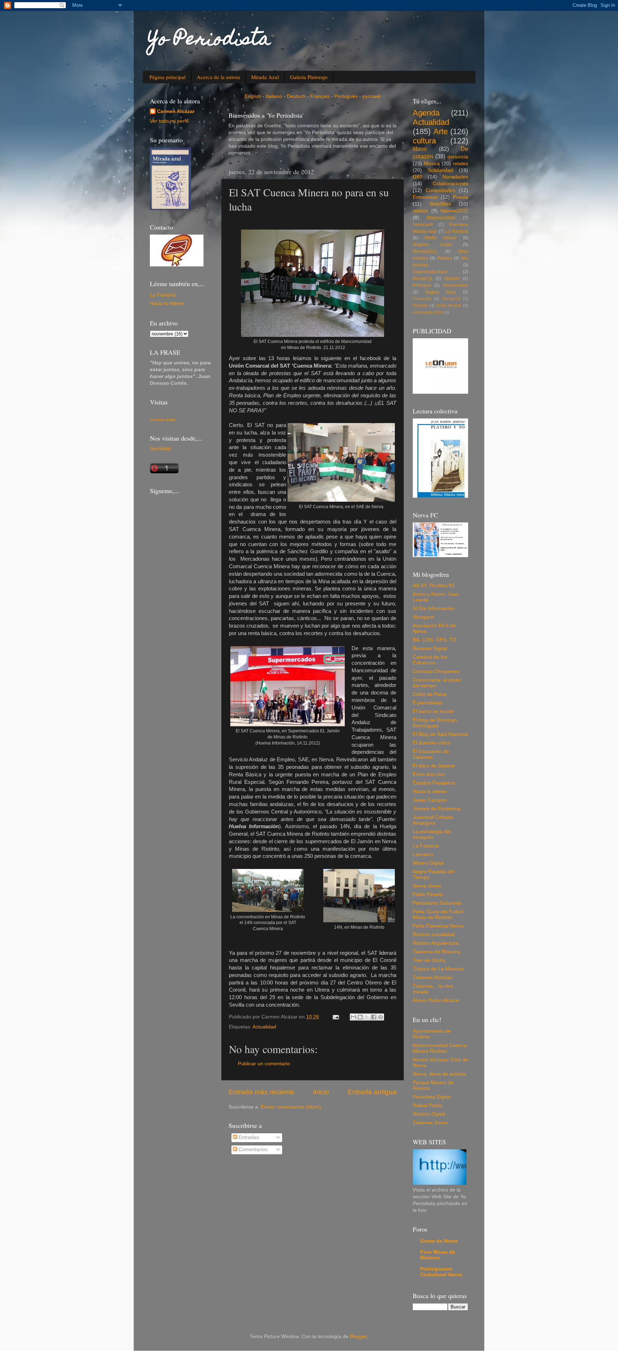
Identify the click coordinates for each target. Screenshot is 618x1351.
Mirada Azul (265, 76)
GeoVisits (160, 448)
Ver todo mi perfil (169, 121)
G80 (417, 177)
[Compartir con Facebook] (373, 1017)
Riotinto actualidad (434, 934)
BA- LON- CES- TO (434, 640)
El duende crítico (432, 743)
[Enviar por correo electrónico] (353, 1017)
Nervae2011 (454, 210)
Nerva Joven (427, 886)
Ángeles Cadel (432, 244)
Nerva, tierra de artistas (439, 1074)
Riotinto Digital (429, 1114)
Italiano (274, 96)
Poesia (460, 197)
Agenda (426, 112)
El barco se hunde (433, 711)
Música (432, 163)
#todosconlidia (441, 217)
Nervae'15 (451, 298)
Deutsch (296, 96)
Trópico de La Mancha (438, 969)
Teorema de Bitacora (436, 951)
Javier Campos (430, 800)
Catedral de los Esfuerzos (430, 659)
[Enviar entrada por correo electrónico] (335, 1017)
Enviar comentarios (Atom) (291, 1107)
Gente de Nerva (439, 1241)
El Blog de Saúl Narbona (440, 734)
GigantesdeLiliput (430, 271)
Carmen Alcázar (176, 111)
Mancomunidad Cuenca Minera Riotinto (440, 1048)
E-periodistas (427, 703)
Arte (440, 131)
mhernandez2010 (428, 312)
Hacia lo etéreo (167, 303)
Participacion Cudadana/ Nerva (441, 1271)
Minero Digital (428, 863)
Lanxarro (423, 854)
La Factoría (163, 295)
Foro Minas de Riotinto (437, 1255)
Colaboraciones (450, 183)
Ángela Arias (440, 292)
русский (371, 96)
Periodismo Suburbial (437, 903)
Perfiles (444, 258)
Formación (422, 298)
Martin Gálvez (441, 237)
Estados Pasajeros (434, 783)
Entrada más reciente (261, 1092)
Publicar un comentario (264, 1063)
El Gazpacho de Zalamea (431, 754)
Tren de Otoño (429, 960)
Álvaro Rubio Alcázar (436, 1000)
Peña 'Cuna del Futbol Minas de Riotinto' (438, 914)
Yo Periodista (209, 40)
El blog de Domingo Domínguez (435, 722)
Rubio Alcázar (449, 305)
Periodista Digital (432, 1097)
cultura (424, 140)
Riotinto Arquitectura (435, 943)
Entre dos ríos (429, 774)
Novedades (455, 177)
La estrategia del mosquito (432, 834)
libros (420, 149)
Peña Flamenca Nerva (438, 926)
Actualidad (264, 1027)
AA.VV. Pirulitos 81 (434, 585)
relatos (420, 210)
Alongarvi (423, 617)
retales (460, 163)
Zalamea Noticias (432, 977)
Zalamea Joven (430, 1122)
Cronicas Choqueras (436, 671)
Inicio (321, 1092)
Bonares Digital (430, 648)
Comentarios (252, 1149)
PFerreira (422, 285)
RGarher (420, 305)
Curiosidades (440, 190)
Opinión (452, 278)
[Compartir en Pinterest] (380, 1017)
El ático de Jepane (434, 765)
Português (346, 96)
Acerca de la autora (218, 76)
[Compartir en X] (367, 1017)
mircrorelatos (455, 285)
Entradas (248, 1137)
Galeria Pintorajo (309, 76)
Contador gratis (162, 420)
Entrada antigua (372, 1092)
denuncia (457, 156)
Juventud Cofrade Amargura (433, 820)
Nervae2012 (425, 251)
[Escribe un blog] (360, 1017)
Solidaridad (440, 170)
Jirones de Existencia (437, 808)
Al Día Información (434, 608)
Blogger (358, 1336)
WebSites (440, 204)
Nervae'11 (422, 278)
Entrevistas (425, 197)
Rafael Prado (427, 1105)
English (253, 96)
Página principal (167, 76)
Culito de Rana (429, 694)
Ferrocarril (423, 224)
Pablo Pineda (428, 894)
